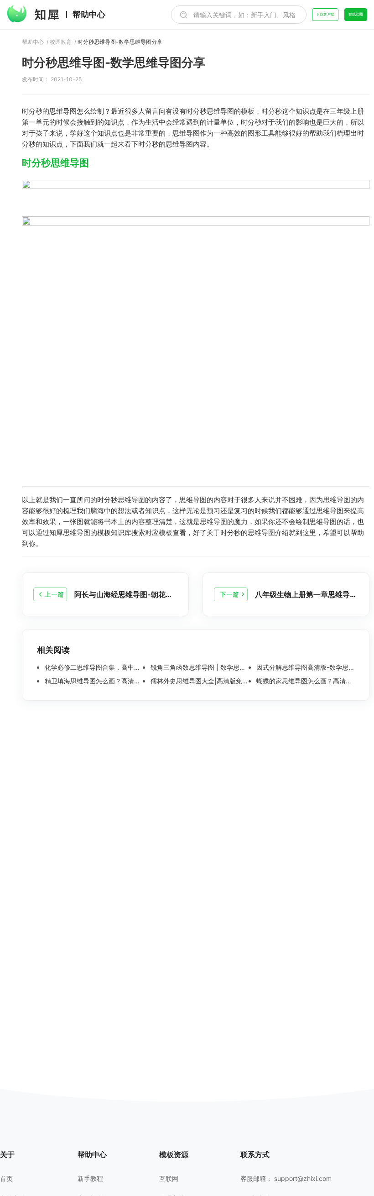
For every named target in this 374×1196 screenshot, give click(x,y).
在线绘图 (355, 14)
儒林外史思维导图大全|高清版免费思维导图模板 (199, 681)
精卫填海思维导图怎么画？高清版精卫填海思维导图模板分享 (93, 681)
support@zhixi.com (303, 1178)
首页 (6, 1178)
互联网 (168, 1178)
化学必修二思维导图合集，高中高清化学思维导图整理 (93, 667)
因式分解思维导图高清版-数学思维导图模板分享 (304, 667)
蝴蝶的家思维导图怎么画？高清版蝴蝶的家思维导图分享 (304, 681)
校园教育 (61, 42)
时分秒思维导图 (55, 162)
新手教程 (90, 1178)
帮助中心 (89, 14)
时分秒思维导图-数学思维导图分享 (120, 42)
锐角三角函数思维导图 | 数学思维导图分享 (199, 667)
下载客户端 (325, 14)
